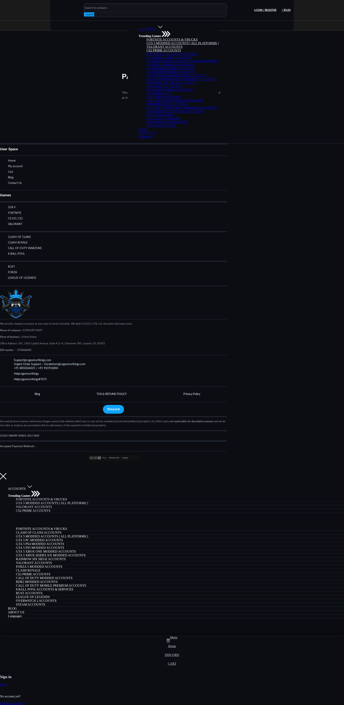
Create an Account (11, 703)
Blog (37, 394)
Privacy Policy (191, 394)
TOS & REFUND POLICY (112, 394)
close (3, 684)
